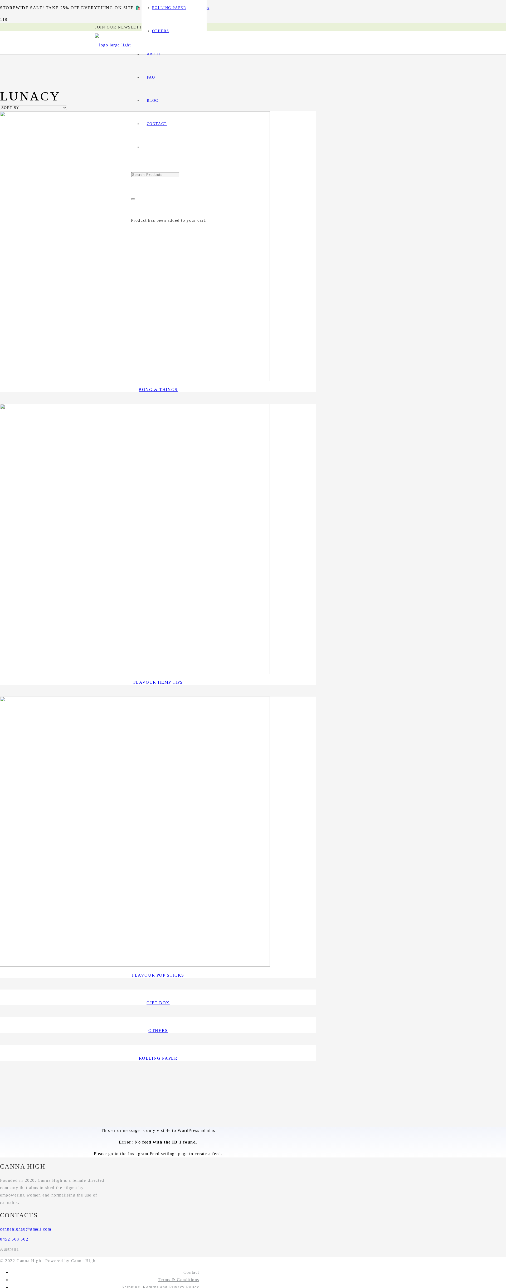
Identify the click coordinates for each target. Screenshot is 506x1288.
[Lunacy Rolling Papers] (135, 380)
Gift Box (158, 1003)
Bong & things (158, 389)
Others (158, 1030)
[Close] (133, 199)
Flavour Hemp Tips (158, 682)
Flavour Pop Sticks (158, 975)
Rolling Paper (158, 1058)
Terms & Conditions (178, 1279)
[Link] (113, 45)
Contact (191, 1272)
